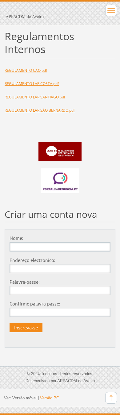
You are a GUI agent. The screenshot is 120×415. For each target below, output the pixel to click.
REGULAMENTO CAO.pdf (26, 70)
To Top (111, 398)
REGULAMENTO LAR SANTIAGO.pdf (35, 97)
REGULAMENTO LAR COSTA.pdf (32, 83)
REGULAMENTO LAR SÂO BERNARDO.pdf (40, 110)
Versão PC (49, 398)
